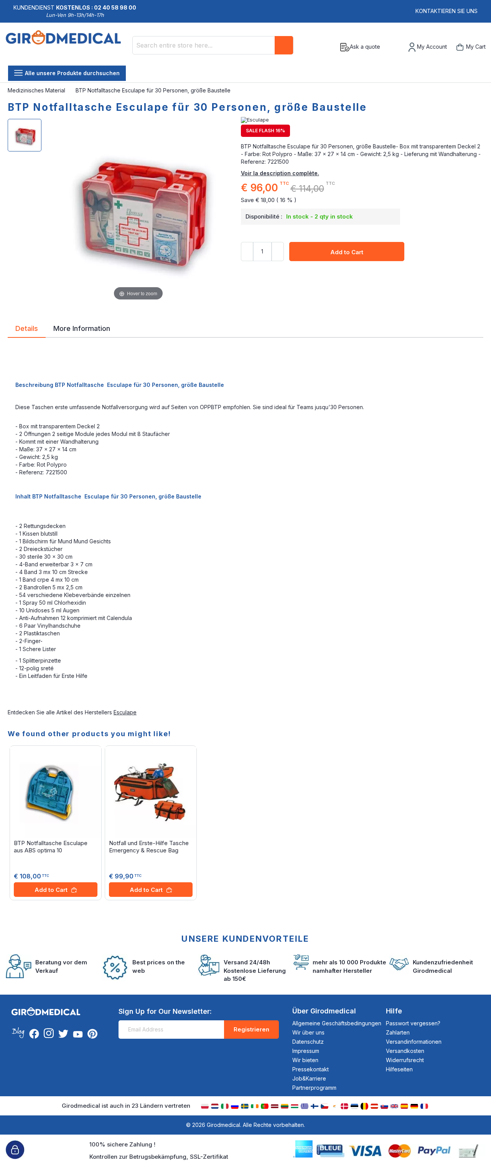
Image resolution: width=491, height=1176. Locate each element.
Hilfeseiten (399, 1069)
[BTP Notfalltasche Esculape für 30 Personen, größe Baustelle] (24, 135)
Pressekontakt (310, 1069)
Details (26, 327)
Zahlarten (398, 1032)
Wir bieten (305, 1060)
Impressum (305, 1051)
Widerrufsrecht (405, 1060)
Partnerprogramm (314, 1087)
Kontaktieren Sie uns (446, 11)
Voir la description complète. (280, 173)
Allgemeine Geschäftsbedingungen (336, 1023)
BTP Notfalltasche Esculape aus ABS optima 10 (50, 846)
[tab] (27, 330)
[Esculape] (362, 120)
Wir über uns (308, 1032)
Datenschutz (308, 1041)
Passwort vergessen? (413, 1023)
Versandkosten (405, 1051)
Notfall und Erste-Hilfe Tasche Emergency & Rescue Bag (149, 846)
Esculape (125, 712)
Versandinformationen (414, 1041)
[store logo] (66, 47)
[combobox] (212, 45)
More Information (81, 327)
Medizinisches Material (37, 90)
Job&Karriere (309, 1078)
